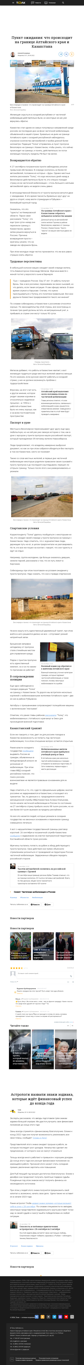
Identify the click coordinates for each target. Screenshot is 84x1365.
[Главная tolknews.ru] (20, 2)
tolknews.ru (19, 1328)
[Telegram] (61, 54)
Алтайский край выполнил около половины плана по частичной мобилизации (55, 394)
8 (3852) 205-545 (18, 1344)
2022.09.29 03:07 (41, 988)
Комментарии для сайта (64, 1022)
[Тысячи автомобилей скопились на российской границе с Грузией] (12, 875)
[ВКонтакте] (66, 54)
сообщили (15, 836)
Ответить (20, 993)
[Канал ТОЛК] (47, 904)
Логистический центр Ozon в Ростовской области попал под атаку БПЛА (43, 1058)
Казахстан (24, 897)
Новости (38, 3)
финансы (39, 1246)
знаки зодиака (27, 1246)
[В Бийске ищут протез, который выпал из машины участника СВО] (20, 1049)
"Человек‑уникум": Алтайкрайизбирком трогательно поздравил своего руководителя (69, 1057)
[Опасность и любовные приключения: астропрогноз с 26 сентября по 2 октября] (13, 1231)
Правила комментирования (24, 1360)
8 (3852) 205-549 (18, 1346)
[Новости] (35, 904)
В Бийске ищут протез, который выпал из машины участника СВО (20, 1058)
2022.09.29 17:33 (44, 1011)
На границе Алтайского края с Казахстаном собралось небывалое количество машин (56, 213)
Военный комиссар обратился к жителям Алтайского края (56, 667)
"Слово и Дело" (39, 1138)
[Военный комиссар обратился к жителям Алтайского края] (57, 651)
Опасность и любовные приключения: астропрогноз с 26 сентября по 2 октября (40, 1227)
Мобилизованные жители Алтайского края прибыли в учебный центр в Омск (55, 752)
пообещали (28, 751)
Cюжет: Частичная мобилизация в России (34, 892)
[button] (20, 63)
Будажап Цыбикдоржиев (30, 999)
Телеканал (52, 3)
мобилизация (37, 897)
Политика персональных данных (26, 1358)
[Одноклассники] (72, 54)
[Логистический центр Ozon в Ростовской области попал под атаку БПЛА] (43, 1049)
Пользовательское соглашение (48, 1358)
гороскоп (14, 1246)
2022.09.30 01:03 (44, 999)
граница (13, 897)
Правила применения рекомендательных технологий (52, 1360)
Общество (21, 55)
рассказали (50, 715)
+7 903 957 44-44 (18, 1338)
